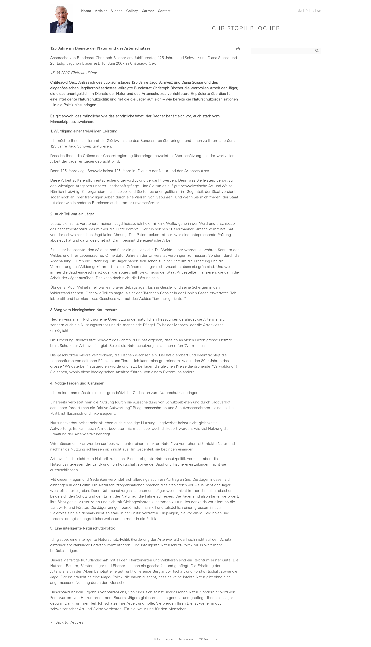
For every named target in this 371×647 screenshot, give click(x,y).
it (312, 10)
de (300, 10)
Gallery (132, 10)
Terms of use (186, 639)
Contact (164, 10)
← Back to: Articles (66, 622)
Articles (101, 10)
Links (157, 639)
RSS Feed (203, 639)
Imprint (169, 639)
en (319, 10)
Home (86, 10)
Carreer (148, 10)
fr (306, 10)
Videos (116, 10)
